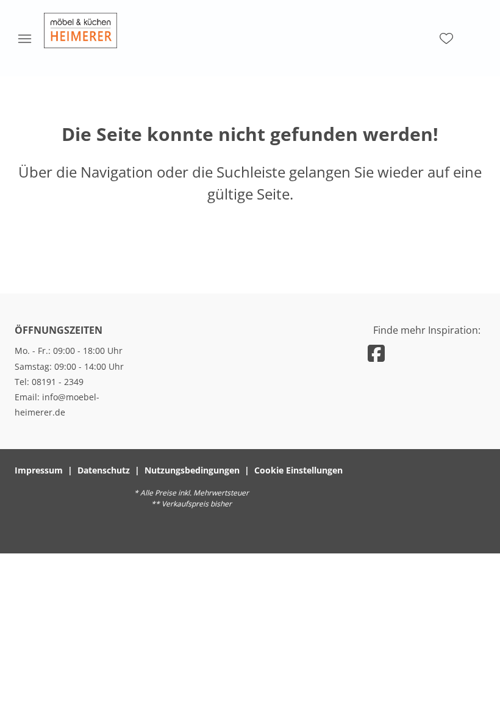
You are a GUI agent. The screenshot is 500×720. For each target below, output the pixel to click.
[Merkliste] (446, 38)
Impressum (39, 470)
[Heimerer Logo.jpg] (80, 30)
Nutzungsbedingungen (192, 470)
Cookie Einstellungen (298, 470)
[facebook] (376, 353)
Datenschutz (103, 470)
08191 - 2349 (58, 381)
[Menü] (24, 38)
